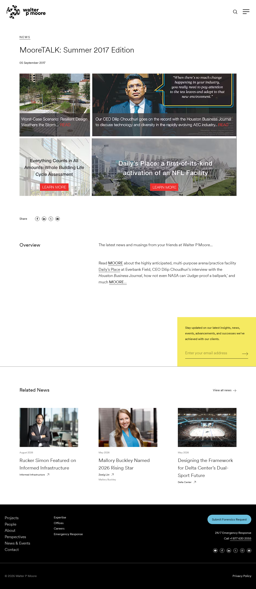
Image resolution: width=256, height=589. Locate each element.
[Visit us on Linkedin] (229, 550)
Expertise (60, 517)
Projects (12, 517)
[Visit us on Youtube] (215, 550)
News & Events (17, 543)
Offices (59, 523)
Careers (59, 528)
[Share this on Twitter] (51, 219)
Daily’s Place (109, 269)
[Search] (235, 12)
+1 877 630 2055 (240, 538)
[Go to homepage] (26, 12)
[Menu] (246, 11)
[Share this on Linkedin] (44, 219)
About (10, 530)
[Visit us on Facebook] (222, 550)
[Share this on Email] (57, 219)
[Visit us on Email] (249, 550)
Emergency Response (68, 534)
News (25, 37)
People (10, 524)
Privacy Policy (242, 576)
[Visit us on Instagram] (242, 550)
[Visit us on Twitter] (235, 550)
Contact (12, 549)
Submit (245, 353)
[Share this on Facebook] (37, 219)
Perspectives (15, 536)
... (118, 282)
